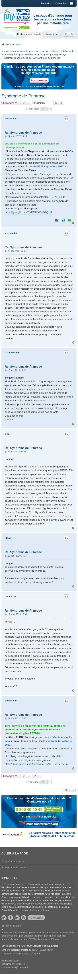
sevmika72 (10, 596)
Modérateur (11, 118)
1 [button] (46, 109)
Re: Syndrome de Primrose (23, 132)
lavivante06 (11, 233)
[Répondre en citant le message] (66, 118)
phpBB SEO (21, 964)
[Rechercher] (66, 34)
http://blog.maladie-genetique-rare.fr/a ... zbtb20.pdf (34, 756)
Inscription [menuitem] (46, 3)
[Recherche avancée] (71, 34)
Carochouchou (12, 352)
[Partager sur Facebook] (57, 220)
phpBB (20, 946)
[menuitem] (8, 968)
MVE (7, 434)
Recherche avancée (15, 861)
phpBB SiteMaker (10, 961)
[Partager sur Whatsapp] (69, 220)
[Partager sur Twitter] (63, 220)
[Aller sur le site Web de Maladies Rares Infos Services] (39, 823)
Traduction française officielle (15, 953)
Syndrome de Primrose (23, 95)
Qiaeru (36, 953)
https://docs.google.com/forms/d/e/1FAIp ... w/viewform (36, 763)
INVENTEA (37, 950)
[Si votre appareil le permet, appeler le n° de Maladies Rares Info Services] (39, 809)
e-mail (34, 816)
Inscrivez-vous (39, 80)
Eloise (8, 538)
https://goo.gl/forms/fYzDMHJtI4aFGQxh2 (28, 212)
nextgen (49, 950)
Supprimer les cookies (16, 867)
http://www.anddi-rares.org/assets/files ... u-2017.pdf (35, 196)
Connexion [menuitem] (61, 3)
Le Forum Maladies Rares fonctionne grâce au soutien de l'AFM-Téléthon (52, 834)
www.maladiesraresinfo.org (35, 910)
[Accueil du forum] (17, 17)
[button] (42, 109)
